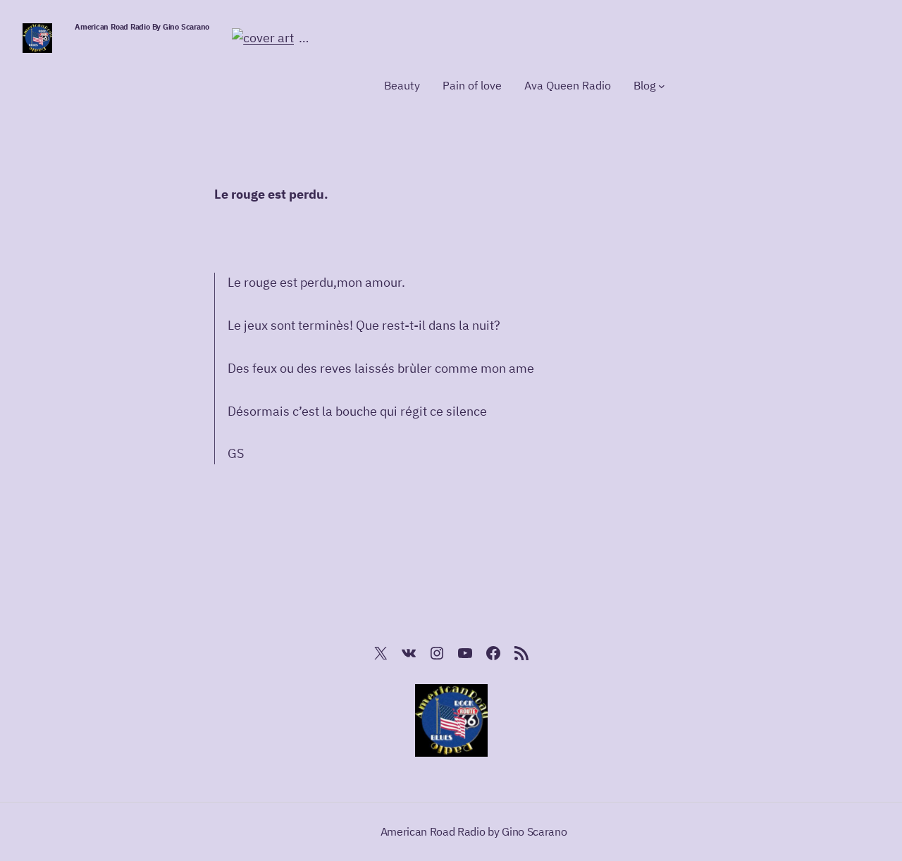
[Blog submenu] (661, 85)
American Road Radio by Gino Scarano (142, 27)
